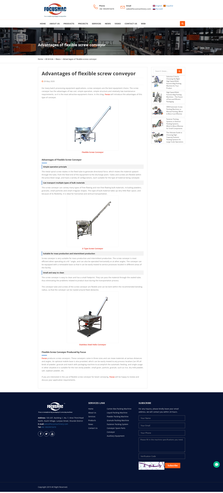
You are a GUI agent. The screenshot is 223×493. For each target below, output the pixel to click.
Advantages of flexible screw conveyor (80, 59)
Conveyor (111, 432)
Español (169, 6)
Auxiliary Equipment (115, 436)
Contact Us (131, 23)
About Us (55, 23)
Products (68, 23)
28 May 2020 (49, 81)
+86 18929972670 (106, 9)
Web (143, 23)
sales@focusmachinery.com (138, 9)
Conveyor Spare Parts (116, 428)
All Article (49, 59)
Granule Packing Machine (118, 420)
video (118, 23)
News (108, 23)
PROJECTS (83, 23)
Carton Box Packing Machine (119, 409)
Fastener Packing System (117, 424)
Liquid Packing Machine (117, 412)
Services (96, 23)
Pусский (159, 9)
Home (43, 23)
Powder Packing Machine (117, 416)
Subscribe (173, 465)
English (158, 6)
